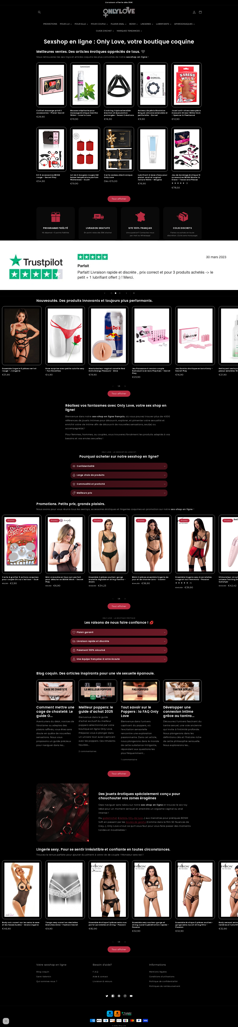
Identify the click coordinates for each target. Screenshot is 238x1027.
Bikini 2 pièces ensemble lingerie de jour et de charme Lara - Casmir (150, 578)
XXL (130, 818)
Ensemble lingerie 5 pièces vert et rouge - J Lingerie (19, 369)
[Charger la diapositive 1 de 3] (111, 293)
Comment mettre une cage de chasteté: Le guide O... (55, 711)
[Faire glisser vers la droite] (125, 386)
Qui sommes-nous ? (46, 981)
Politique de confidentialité (163, 981)
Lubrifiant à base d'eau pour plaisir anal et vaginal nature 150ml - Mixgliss (152, 177)
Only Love (122, 1026)
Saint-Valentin (43, 976)
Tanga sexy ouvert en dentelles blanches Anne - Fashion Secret (61, 923)
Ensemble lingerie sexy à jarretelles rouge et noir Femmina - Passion (193, 578)
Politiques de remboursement (164, 986)
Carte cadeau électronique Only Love (118, 176)
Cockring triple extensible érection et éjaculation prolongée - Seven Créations (119, 113)
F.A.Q (95, 972)
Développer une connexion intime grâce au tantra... (178, 711)
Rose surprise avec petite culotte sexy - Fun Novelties (64, 369)
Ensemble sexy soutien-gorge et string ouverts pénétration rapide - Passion (150, 924)
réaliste (123, 818)
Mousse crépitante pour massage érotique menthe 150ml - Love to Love (84, 113)
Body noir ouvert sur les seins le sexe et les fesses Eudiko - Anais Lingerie (20, 923)
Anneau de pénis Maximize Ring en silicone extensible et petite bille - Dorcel (153, 113)
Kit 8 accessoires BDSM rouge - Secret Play (48, 176)
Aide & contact (100, 976)
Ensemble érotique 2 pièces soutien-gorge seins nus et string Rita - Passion (194, 924)
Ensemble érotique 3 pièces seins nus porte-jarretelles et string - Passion (108, 923)
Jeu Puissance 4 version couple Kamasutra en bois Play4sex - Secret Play (151, 370)
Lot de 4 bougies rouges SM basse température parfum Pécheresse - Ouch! (84, 177)
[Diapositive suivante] (126, 293)
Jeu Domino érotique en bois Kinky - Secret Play (194, 369)
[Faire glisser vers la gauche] (113, 386)
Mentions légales (158, 972)
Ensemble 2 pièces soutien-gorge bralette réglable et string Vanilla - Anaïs (107, 579)
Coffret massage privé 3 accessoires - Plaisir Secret (50, 112)
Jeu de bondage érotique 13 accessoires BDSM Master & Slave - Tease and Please (186, 177)
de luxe (138, 818)
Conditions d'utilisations (162, 976)
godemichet (110, 818)
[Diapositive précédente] (105, 293)
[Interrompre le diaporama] (133, 293)
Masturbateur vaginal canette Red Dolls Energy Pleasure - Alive (107, 369)
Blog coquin (42, 972)
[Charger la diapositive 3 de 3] (120, 293)
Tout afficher (119, 198)
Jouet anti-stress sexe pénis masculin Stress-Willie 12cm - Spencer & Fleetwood (186, 113)
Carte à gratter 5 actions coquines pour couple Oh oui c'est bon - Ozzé (20, 578)
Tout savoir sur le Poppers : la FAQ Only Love (140, 711)
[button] (39, 12)
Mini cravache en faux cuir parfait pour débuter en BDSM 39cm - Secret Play (64, 579)
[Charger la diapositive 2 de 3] (115, 293)
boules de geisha (136, 822)
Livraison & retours (102, 981)
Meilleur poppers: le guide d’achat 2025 (96, 709)
